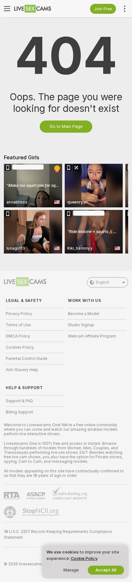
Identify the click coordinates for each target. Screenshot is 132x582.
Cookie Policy (84, 558)
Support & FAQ (19, 401)
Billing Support (19, 412)
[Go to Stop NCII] (41, 512)
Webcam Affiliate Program (92, 336)
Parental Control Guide (26, 358)
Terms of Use (18, 325)
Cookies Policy (20, 347)
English (102, 282)
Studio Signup (81, 325)
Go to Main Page (66, 126)
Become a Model (83, 314)
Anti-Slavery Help (22, 370)
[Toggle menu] (7, 8)
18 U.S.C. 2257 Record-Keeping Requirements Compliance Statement (58, 534)
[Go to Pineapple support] (10, 512)
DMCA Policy (18, 336)
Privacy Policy (19, 314)
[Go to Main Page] (40, 8)
